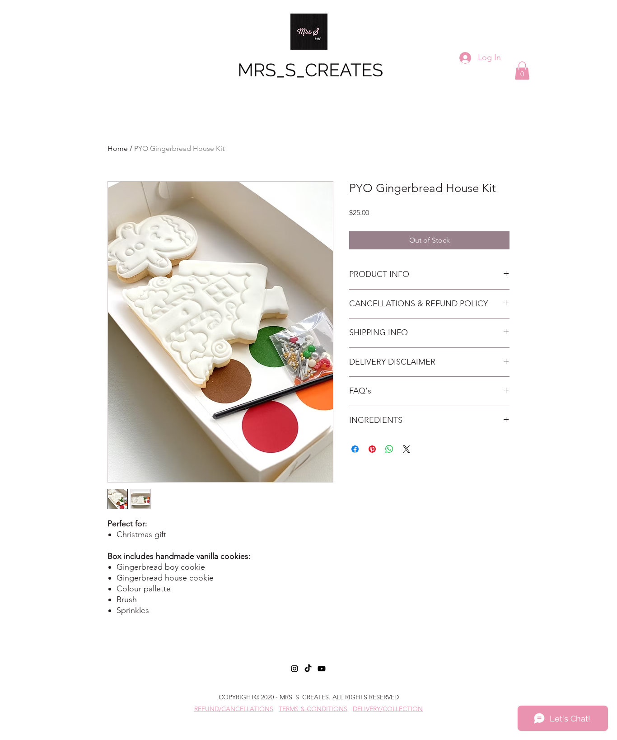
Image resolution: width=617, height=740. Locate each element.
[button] (522, 70)
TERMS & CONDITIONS (313, 709)
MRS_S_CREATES (310, 69)
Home (118, 148)
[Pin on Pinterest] (372, 449)
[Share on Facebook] (355, 449)
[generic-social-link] (308, 668)
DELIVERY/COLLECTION (388, 709)
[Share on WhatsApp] (389, 449)
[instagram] (294, 668)
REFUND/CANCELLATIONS (233, 709)
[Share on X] (406, 449)
